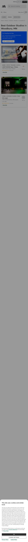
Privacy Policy (5, 539)
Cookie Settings (14, 537)
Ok (14, 534)
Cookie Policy (14, 539)
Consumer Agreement (12, 529)
